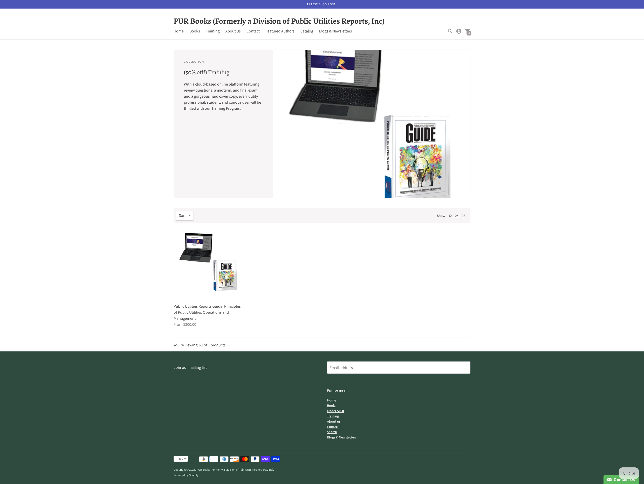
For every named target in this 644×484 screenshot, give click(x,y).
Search (332, 432)
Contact (253, 31)
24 (457, 215)
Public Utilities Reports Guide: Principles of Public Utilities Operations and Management (207, 312)
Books (194, 31)
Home (179, 31)
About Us (233, 31)
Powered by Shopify (186, 475)
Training (213, 31)
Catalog (306, 31)
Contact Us (623, 479)
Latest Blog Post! (322, 4)
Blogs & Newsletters (335, 31)
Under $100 (335, 411)
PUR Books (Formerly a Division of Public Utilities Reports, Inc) (234, 469)
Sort (182, 215)
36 (463, 215)
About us (334, 421)
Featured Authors (280, 31)
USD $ (179, 459)
